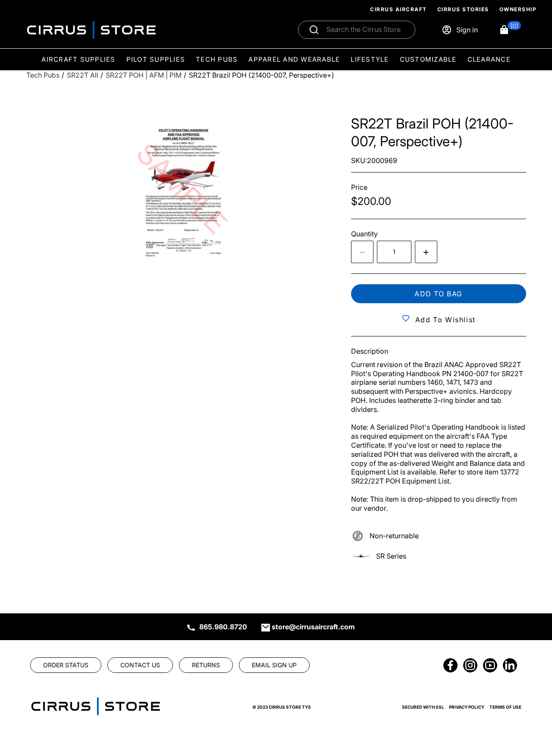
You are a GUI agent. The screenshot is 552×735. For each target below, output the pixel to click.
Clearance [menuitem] (489, 59)
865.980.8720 (223, 626)
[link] (531, 676)
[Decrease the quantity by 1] (362, 252)
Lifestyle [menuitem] (370, 59)
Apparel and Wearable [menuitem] (294, 59)
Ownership (518, 9)
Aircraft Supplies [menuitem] (78, 59)
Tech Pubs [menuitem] (217, 59)
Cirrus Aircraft (398, 9)
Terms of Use (505, 707)
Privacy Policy (466, 707)
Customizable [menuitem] (428, 59)
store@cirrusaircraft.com (313, 626)
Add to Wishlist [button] (445, 319)
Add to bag (438, 293)
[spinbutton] (394, 252)
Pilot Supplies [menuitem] (155, 59)
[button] (510, 30)
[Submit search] (314, 29)
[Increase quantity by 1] (426, 252)
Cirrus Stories (463, 9)
